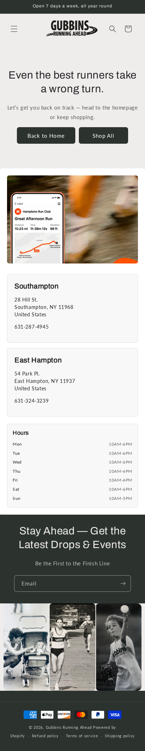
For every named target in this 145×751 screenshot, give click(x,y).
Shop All (103, 135)
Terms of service (82, 735)
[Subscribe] (123, 583)
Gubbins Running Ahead (69, 727)
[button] (14, 29)
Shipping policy (120, 735)
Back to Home (46, 135)
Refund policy (45, 735)
